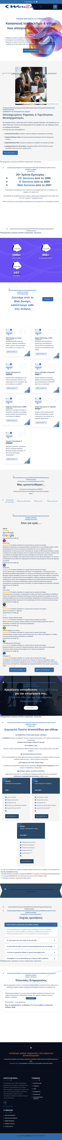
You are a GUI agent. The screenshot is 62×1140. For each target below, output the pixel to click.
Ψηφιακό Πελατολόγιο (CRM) (16, 407)
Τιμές (34, 1088)
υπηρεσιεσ (47, 299)
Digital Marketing (9, 1121)
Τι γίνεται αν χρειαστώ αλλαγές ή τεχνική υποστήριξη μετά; (26, 952)
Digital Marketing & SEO (43, 338)
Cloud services (9, 1126)
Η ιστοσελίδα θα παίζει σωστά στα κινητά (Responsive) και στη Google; (30, 946)
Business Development (11, 1118)
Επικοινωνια (30, 707)
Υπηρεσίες (36, 1086)
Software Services (10, 1123)
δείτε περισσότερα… (8, 1106)
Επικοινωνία (36, 1094)
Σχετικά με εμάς (37, 1083)
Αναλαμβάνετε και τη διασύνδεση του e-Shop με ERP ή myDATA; (27, 958)
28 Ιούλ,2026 (10, 1002)
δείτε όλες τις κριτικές (17, 670)
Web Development (10, 1115)
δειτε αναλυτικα (11, 816)
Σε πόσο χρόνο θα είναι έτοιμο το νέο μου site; (22, 940)
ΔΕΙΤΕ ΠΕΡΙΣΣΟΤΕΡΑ (9, 152)
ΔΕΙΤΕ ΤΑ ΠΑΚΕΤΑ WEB (30, 50)
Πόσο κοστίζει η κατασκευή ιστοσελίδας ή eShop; (22, 924)
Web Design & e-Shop (13, 338)
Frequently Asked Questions (38, 1097)
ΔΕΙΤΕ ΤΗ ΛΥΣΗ (11, 351)
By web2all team (21, 1002)
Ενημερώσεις (36, 1091)
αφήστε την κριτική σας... (43, 670)
